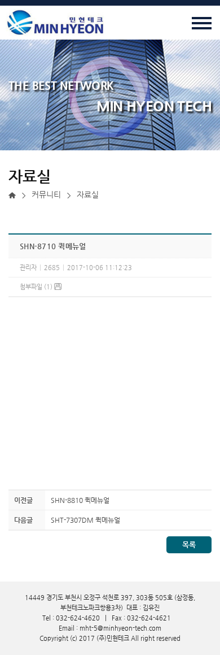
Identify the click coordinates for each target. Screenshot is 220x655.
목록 (189, 544)
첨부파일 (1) (37, 286)
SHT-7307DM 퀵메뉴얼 (85, 520)
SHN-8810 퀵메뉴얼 (80, 500)
